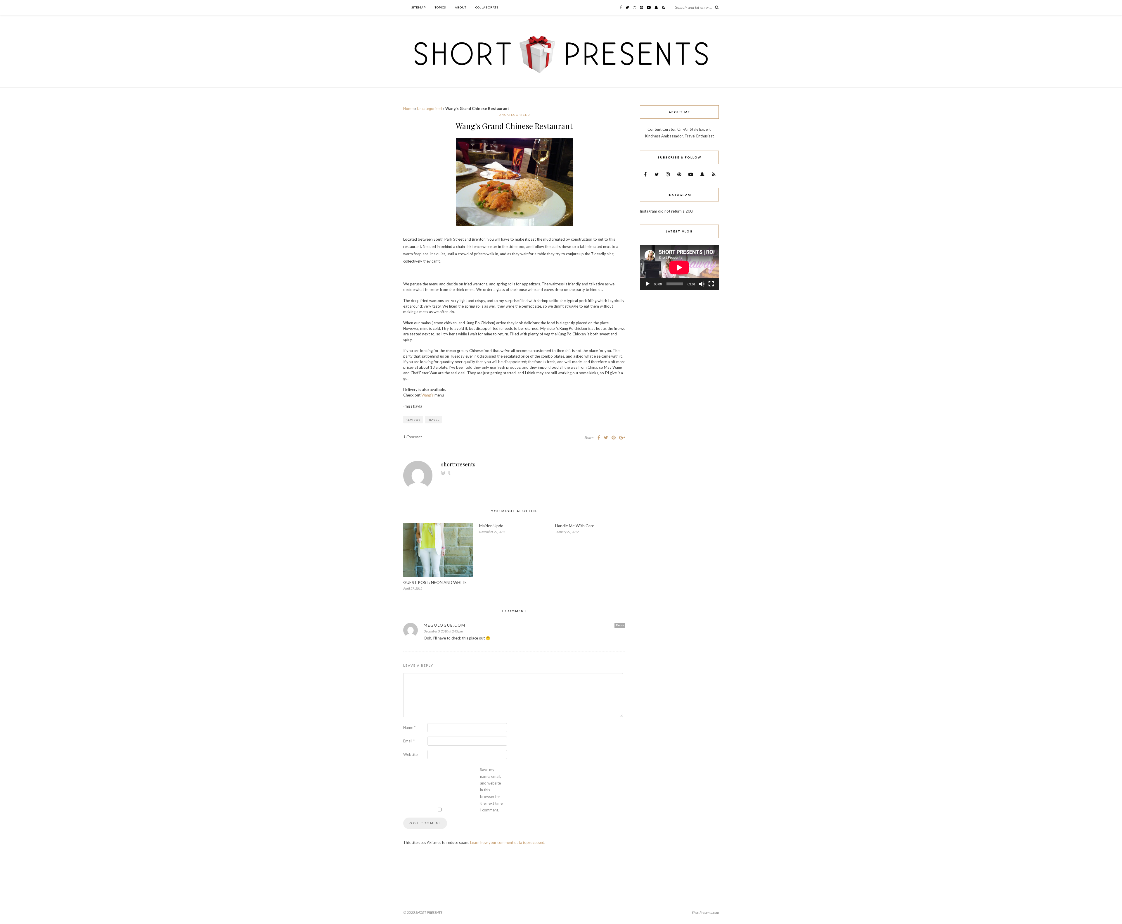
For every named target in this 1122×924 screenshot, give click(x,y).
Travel (433, 419)
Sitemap (418, 7)
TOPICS (440, 7)
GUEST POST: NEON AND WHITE (435, 582)
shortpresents (458, 464)
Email (409, 741)
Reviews (413, 419)
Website (410, 754)
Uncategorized (429, 108)
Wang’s (427, 395)
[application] (679, 267)
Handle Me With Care (574, 525)
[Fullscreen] (711, 284)
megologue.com (444, 625)
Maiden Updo (491, 525)
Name (409, 727)
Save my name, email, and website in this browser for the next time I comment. (491, 789)
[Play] (647, 284)
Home (408, 108)
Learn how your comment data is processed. (507, 842)
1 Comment (412, 437)
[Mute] (702, 284)
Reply (620, 625)
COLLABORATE (486, 7)
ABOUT (460, 7)
